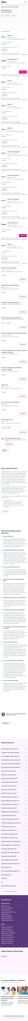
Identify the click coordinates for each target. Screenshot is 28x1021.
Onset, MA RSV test (6, 929)
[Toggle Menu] (24, 2)
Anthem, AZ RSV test (7, 927)
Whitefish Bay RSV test (7, 920)
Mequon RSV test (5, 914)
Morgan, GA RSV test (7, 939)
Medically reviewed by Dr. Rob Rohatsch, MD (15, 713)
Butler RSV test (5, 906)
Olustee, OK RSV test (7, 943)
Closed (4, 49)
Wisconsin (16, 6)
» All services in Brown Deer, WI (10, 891)
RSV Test (11, 6)
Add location (9, 444)
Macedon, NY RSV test (7, 931)
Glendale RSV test (6, 910)
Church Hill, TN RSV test (8, 937)
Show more (24, 54)
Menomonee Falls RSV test (8, 912)
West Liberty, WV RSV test (8, 933)
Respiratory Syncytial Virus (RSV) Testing (9, 7)
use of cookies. (21, 1016)
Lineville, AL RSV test (7, 935)
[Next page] (8, 450)
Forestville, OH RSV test (7, 941)
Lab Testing (6, 6)
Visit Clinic (22, 72)
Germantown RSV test (7, 908)
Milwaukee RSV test (6, 916)
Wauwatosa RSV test (6, 918)
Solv (2, 6)
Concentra (4, 956)
